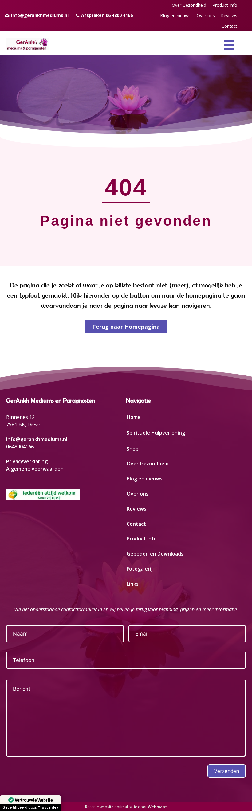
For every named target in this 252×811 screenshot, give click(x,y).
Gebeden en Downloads (155, 553)
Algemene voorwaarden (35, 468)
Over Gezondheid (148, 463)
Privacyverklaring (27, 461)
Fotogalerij (140, 568)
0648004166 (20, 446)
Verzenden (226, 771)
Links (133, 583)
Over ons (137, 493)
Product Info (142, 538)
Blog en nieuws (145, 478)
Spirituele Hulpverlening (156, 432)
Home (134, 417)
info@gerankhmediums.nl (36, 439)
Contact (136, 523)
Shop (133, 448)
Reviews (136, 508)
